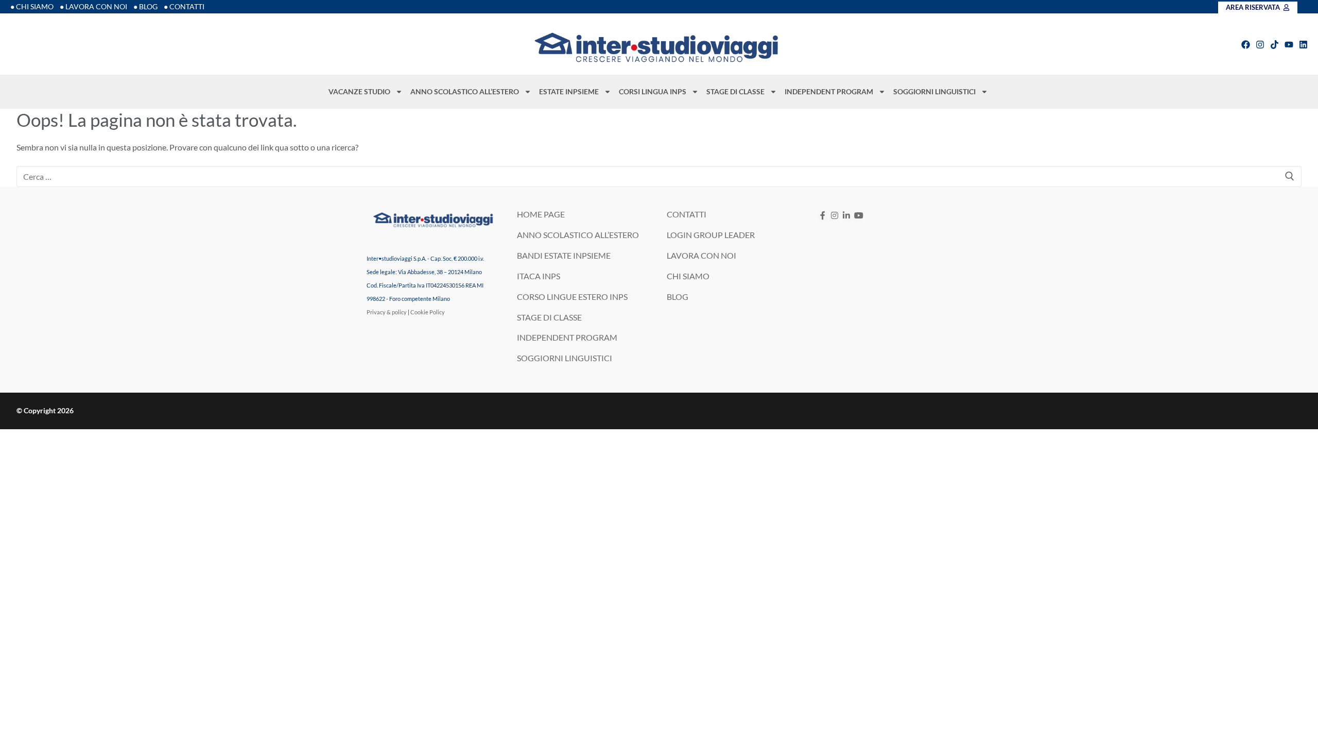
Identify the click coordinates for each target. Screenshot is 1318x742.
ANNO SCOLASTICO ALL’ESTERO (464, 91)
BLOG (677, 296)
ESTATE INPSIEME (569, 91)
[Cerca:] (659, 177)
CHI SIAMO (688, 276)
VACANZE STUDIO (359, 91)
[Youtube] (1289, 44)
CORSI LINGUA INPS (652, 91)
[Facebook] (1245, 44)
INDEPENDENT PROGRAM (829, 91)
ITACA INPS (538, 276)
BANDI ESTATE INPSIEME (564, 255)
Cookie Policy (427, 312)
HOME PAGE (541, 214)
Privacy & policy (387, 312)
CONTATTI (686, 214)
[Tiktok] (1274, 44)
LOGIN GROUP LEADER (711, 235)
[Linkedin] (1303, 44)
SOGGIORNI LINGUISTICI (934, 91)
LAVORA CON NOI (701, 255)
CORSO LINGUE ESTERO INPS (572, 296)
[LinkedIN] (847, 216)
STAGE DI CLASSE (735, 91)
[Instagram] (1260, 44)
